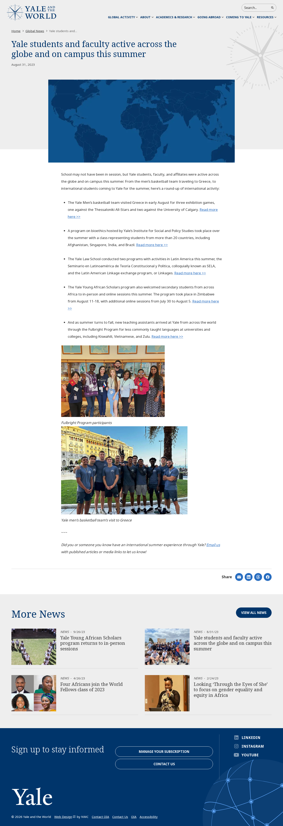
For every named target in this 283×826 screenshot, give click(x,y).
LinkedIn (251, 737)
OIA (134, 817)
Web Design (63, 817)
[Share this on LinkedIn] (239, 577)
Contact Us (120, 817)
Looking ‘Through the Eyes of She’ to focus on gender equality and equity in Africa (231, 689)
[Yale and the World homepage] (31, 12)
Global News (34, 31)
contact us (164, 764)
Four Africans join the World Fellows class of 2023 (91, 686)
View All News (253, 612)
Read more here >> (152, 244)
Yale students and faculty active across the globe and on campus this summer (233, 643)
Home (16, 31)
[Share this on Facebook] (268, 577)
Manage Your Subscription (164, 751)
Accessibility (149, 817)
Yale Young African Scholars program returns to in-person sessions (92, 643)
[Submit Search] (272, 8)
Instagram (253, 746)
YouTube (250, 755)
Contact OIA (100, 817)
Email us (213, 544)
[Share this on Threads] (258, 577)
